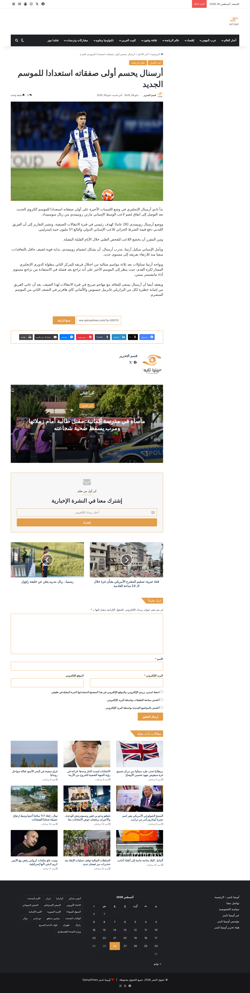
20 (125, 937)
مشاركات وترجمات (77, 40)
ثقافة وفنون (150, 40)
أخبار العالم (230, 40)
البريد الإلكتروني (153, 675)
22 (104, 937)
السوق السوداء (73, 911)
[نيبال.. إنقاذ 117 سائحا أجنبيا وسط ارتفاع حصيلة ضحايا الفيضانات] (34, 798)
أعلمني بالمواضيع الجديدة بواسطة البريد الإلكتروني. (132, 707)
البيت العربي (128, 40)
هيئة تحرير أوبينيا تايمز (226, 927)
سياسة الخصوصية (229, 909)
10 (156, 929)
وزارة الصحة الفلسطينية (69, 931)
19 (135, 937)
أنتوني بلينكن (75, 898)
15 (104, 929)
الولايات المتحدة (73, 918)
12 (135, 929)
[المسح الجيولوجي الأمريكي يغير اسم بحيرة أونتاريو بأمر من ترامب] (139, 798)
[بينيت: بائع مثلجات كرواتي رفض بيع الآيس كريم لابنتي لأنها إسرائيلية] (34, 843)
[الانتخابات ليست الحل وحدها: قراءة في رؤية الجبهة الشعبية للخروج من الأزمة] (86, 754)
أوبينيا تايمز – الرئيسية (227, 897)
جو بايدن (37, 918)
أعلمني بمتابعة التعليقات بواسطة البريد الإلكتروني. (133, 699)
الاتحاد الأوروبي (73, 905)
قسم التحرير (150, 95)
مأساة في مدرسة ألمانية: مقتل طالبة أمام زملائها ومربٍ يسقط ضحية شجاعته (87, 424)
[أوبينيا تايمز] (234, 21)
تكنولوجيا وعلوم (105, 40)
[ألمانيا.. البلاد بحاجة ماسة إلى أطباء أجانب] (139, 843)
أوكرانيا (59, 898)
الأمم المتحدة (34, 898)
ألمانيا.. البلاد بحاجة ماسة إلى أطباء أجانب (140, 860)
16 (94, 929)
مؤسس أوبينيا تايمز (228, 921)
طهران (66, 924)
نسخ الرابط (64, 320)
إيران (48, 898)
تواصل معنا (233, 903)
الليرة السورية (54, 911)
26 (135, 945)
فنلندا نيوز (53, 40)
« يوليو (157, 963)
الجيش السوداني (30, 905)
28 (114, 945)
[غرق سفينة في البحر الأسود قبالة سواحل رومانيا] (34, 754)
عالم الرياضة (172, 40)
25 (145, 945)
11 (146, 929)
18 (145, 937)
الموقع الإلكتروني (75, 675)
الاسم (159, 658)
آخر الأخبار (143, 54)
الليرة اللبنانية (35, 911)
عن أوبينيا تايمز (230, 915)
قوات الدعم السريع (48, 924)
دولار (25, 918)
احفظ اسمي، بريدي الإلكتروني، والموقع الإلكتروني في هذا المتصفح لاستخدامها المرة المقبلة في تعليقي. (105, 692)
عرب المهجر (209, 40)
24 (156, 945)
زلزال (78, 924)
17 (156, 937)
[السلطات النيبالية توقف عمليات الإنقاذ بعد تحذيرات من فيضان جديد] (86, 843)
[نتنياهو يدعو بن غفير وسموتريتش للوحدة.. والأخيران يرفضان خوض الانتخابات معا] (86, 798)
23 (94, 937)
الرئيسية (156, 54)
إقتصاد (190, 40)
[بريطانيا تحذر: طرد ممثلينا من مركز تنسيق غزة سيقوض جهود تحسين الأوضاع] (139, 754)
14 (114, 929)
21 (114, 937)
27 (125, 945)
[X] (130, 362)
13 (125, 929)
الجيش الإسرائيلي (52, 905)
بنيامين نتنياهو (53, 918)
